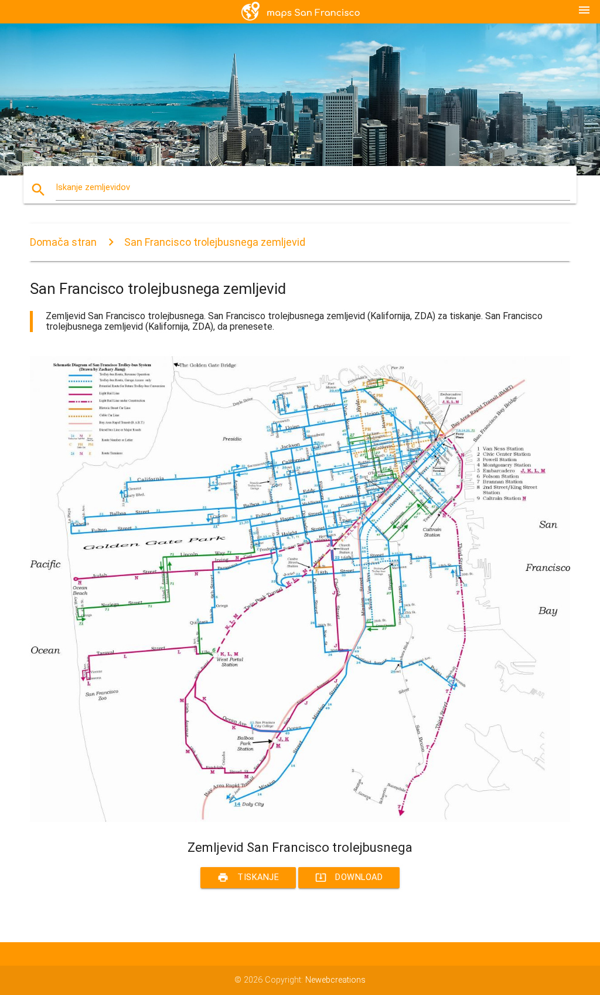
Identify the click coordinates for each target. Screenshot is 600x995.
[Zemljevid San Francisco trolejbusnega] (300, 819)
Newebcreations (335, 980)
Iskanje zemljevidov (93, 187)
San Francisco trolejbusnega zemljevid (214, 242)
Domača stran (63, 242)
